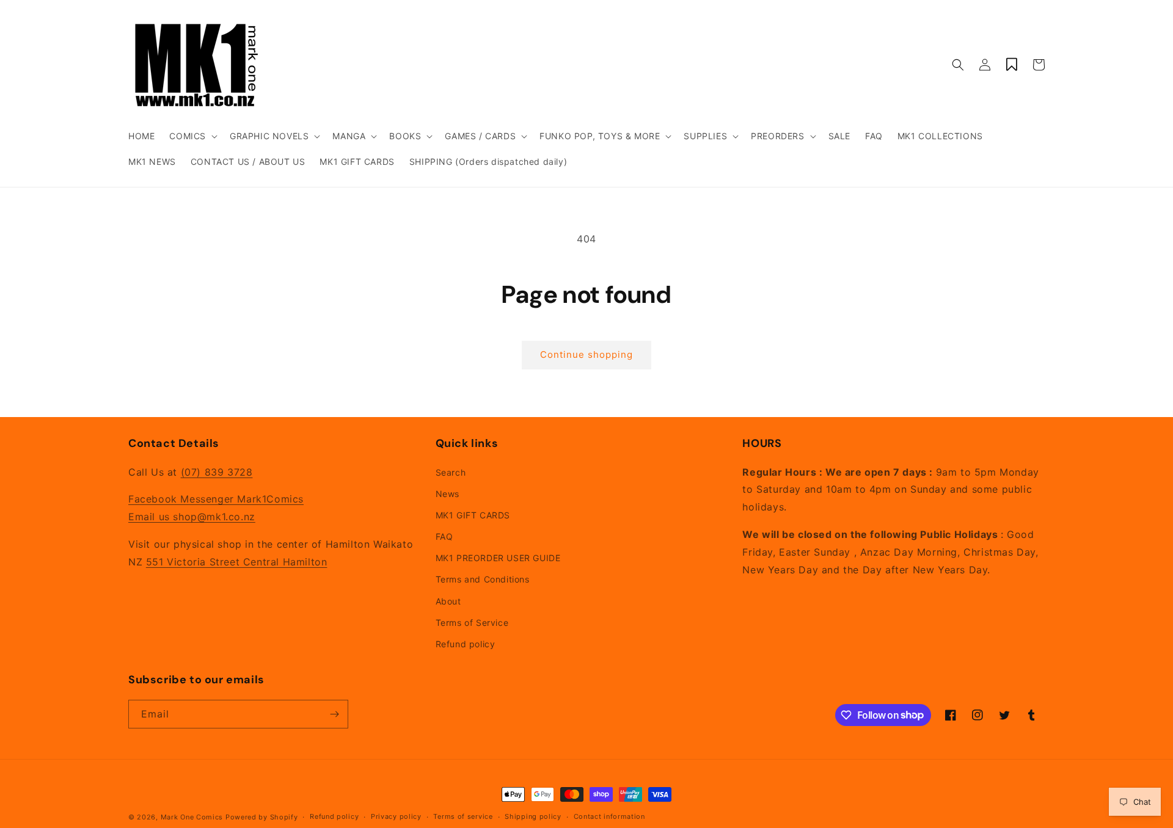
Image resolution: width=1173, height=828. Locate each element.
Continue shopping (586, 354)
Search (451, 472)
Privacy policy (396, 816)
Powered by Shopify (261, 817)
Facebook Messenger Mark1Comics (216, 499)
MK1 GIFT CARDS (473, 515)
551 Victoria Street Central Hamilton (236, 562)
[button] (192, 136)
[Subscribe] (334, 714)
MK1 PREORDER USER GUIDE (498, 558)
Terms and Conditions (483, 579)
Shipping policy (533, 816)
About (448, 601)
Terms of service (462, 816)
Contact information (609, 816)
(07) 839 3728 (217, 472)
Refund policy (465, 644)
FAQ (444, 536)
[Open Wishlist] (1011, 64)
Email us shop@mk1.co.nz (191, 516)
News (447, 493)
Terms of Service (472, 622)
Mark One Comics (192, 817)
